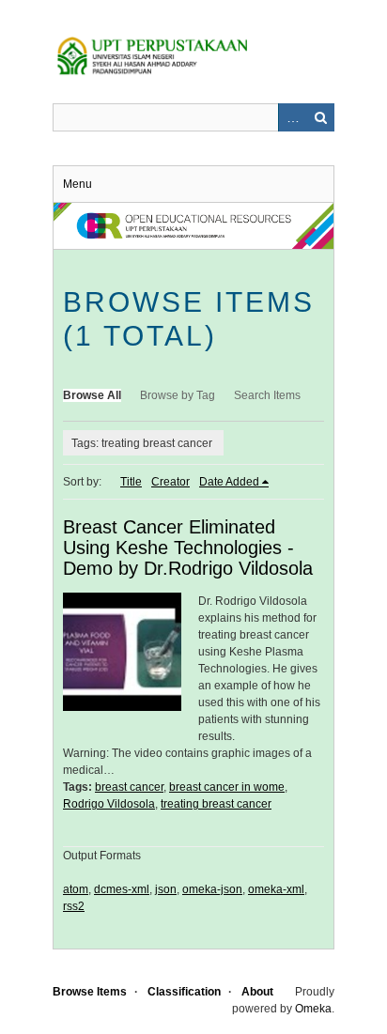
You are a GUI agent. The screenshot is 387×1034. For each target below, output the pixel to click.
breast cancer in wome (227, 787)
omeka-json (212, 889)
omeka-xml (276, 889)
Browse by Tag (177, 395)
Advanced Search (292, 117)
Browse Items (90, 991)
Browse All (92, 395)
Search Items (267, 395)
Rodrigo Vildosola (109, 803)
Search (320, 117)
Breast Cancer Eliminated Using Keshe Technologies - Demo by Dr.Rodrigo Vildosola (188, 548)
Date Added (229, 481)
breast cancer (129, 787)
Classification (184, 991)
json (166, 889)
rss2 (74, 906)
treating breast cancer (216, 803)
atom (75, 889)
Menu (77, 184)
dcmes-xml (121, 889)
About (257, 991)
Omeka (313, 1008)
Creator (170, 481)
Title (131, 481)
